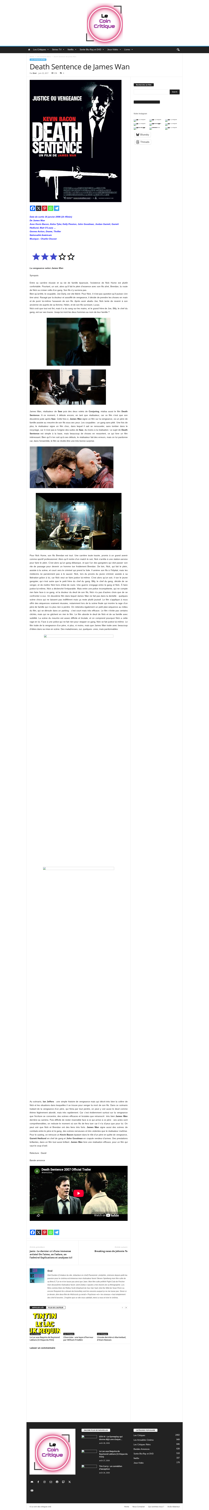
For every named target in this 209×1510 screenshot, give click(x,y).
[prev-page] (122, 1307)
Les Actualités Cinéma (143, 1440)
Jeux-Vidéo (112, 49)
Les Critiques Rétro (44, 56)
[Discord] (33, 1482)
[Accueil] (29, 49)
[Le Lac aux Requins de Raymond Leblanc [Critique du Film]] (45, 1323)
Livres (127, 49)
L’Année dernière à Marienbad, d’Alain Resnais (111, 1338)
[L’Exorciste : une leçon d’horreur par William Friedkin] (78, 1323)
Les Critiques (39, 49)
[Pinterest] (44, 208)
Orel (34, 73)
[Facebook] (32, 208)
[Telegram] (56, 208)
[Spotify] (58, 1482)
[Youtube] (32, 1491)
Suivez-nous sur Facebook (147, 102)
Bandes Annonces (142, 1449)
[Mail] (51, 1482)
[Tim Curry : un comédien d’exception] (89, 1470)
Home (32, 56)
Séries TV (57, 49)
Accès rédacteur (174, 1506)
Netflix (71, 49)
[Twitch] (64, 1482)
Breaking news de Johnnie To (111, 1251)
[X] (38, 208)
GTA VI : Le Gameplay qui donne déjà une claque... (111, 1438)
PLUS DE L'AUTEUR (55, 1307)
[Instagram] (45, 1482)
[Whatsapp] (50, 208)
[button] (178, 49)
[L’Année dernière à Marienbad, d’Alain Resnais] (112, 1323)
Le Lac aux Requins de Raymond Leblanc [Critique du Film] (45, 1338)
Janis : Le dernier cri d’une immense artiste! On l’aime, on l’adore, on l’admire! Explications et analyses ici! (51, 1254)
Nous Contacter (138, 1506)
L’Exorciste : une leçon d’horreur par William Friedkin (78, 1338)
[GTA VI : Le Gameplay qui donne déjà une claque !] (89, 1441)
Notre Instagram (140, 114)
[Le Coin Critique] (104, 23)
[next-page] (126, 1307)
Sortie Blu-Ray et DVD (90, 49)
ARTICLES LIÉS (38, 1307)
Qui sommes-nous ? (156, 1506)
